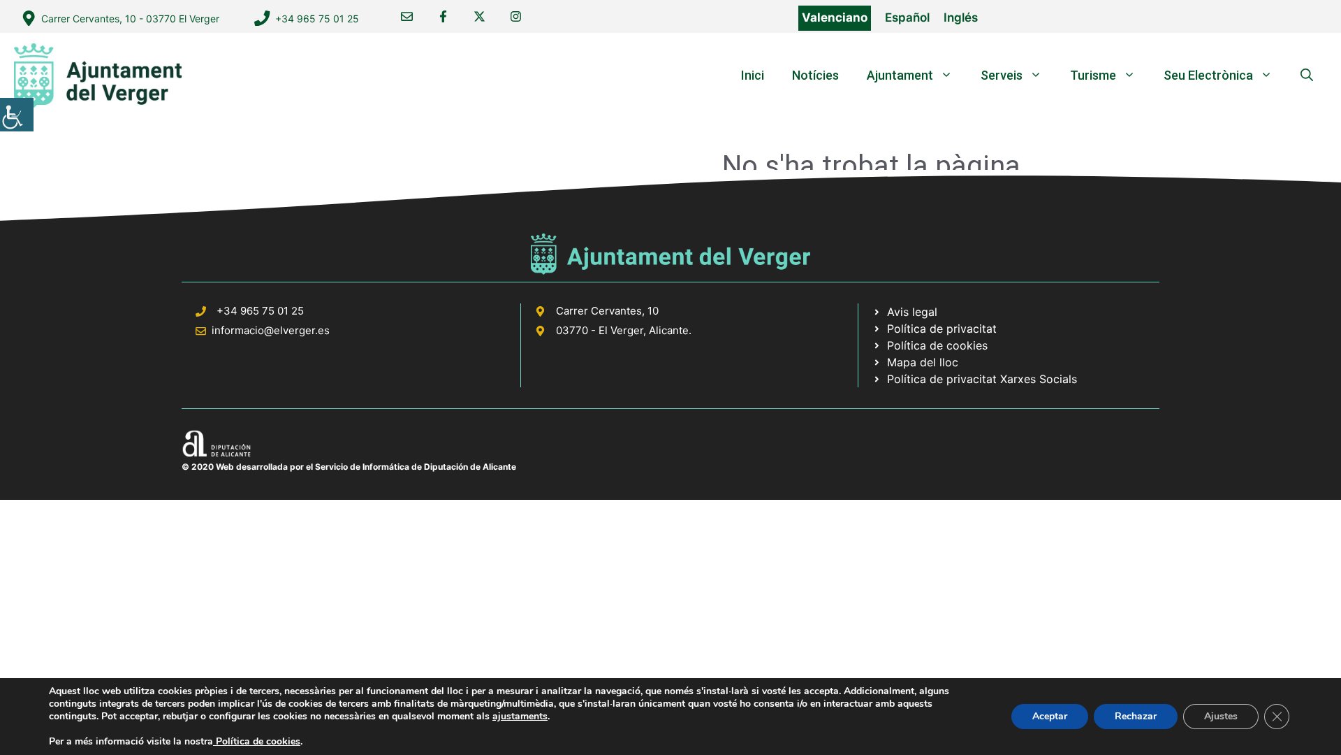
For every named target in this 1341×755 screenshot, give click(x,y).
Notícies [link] (815, 75)
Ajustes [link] (1221, 716)
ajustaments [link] (520, 716)
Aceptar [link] (1049, 716)
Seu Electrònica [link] (1208, 75)
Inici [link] (752, 75)
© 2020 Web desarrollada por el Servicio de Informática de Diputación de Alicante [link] (349, 466)
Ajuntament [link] (900, 75)
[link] (17, 114)
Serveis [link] (1002, 75)
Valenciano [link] (834, 17)
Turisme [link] (1093, 75)
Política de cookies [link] (256, 741)
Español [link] (907, 17)
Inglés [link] (961, 17)
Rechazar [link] (1136, 716)
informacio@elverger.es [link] (271, 330)
